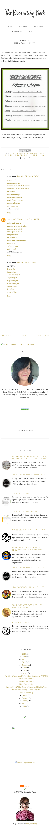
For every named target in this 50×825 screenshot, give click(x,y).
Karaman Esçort (13, 283)
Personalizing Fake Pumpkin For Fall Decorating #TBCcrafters (28, 587)
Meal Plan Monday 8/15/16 (24, 511)
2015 (24, 656)
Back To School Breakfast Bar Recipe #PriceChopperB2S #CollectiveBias (27, 605)
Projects (38, 27)
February (25, 698)
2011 (24, 706)
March (25, 695)
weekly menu (37, 155)
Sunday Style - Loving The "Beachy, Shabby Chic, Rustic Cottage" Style (29, 457)
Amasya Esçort (12, 292)
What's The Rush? (20, 622)
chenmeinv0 (11, 219)
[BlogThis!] (22, 150)
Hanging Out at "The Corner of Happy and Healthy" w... (26, 687)
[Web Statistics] (25, 786)
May (25, 670)
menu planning (22, 155)
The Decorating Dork (25, 13)
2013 (24, 662)
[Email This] (20, 150)
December (25, 665)
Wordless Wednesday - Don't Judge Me (26, 689)
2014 (24, 659)
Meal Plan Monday (21, 493)
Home (9, 27)
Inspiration (16, 31)
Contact (23, 27)
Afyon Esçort (12, 277)
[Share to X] (25, 150)
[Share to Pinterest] (29, 150)
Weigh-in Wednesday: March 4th (28, 568)
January (25, 700)
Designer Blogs (31, 823)
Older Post (6, 335)
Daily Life (34, 31)
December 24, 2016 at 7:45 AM (28, 176)
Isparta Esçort (12, 269)
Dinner (9, 155)
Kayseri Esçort (12, 280)
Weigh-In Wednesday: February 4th (29, 475)
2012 (24, 703)
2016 (24, 654)
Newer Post (43, 335)
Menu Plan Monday (26, 678)
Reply (9, 212)
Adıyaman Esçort (13, 274)
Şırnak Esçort (12, 272)
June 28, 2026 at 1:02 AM (26, 262)
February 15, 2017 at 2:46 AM (28, 219)
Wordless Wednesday (26, 681)
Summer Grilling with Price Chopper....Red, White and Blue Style (27, 549)
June (25, 667)
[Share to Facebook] (27, 150)
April (25, 673)
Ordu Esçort (11, 289)
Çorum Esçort (12, 286)
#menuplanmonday (23, 153)
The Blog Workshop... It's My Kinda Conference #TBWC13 (26, 676)
